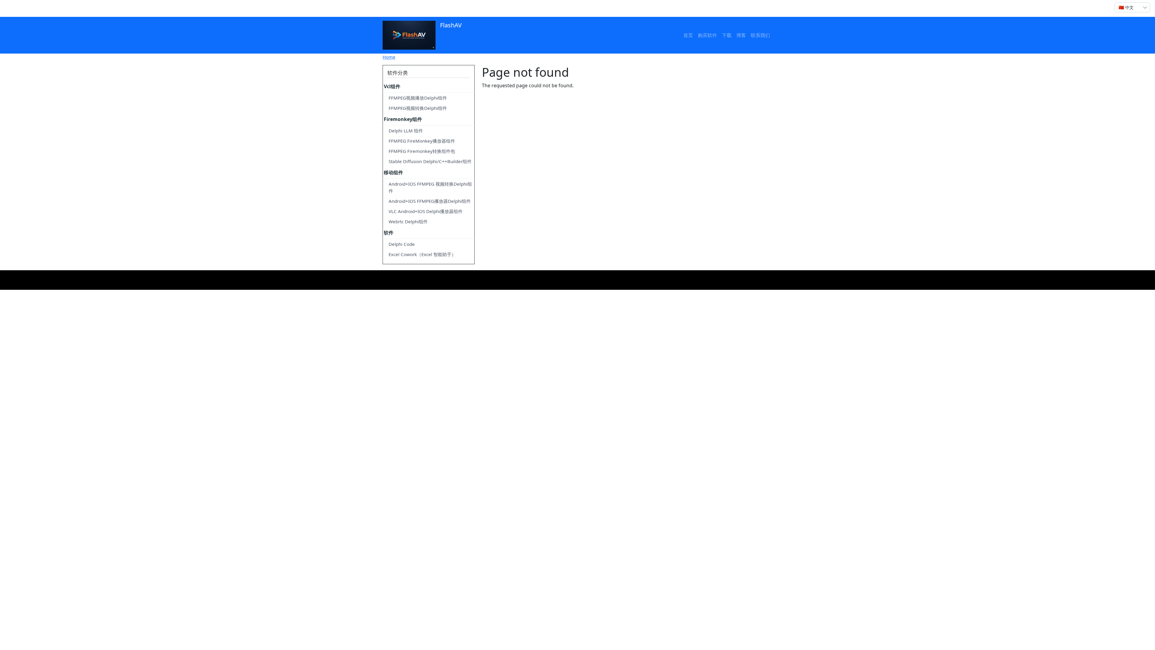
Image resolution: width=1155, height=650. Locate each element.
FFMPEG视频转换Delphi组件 (418, 108)
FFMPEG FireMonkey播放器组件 (422, 141)
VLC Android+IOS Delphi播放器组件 (426, 211)
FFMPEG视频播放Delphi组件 (418, 98)
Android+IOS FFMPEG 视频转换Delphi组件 (430, 187)
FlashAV (450, 25)
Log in (394, 8)
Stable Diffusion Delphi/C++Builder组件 (430, 161)
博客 (741, 35)
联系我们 (760, 35)
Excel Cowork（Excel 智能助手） (422, 254)
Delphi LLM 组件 (406, 131)
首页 (688, 35)
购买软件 (707, 35)
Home (389, 57)
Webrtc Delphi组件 (408, 221)
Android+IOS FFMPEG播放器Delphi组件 (430, 201)
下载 (727, 35)
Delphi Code (402, 244)
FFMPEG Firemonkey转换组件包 (422, 151)
